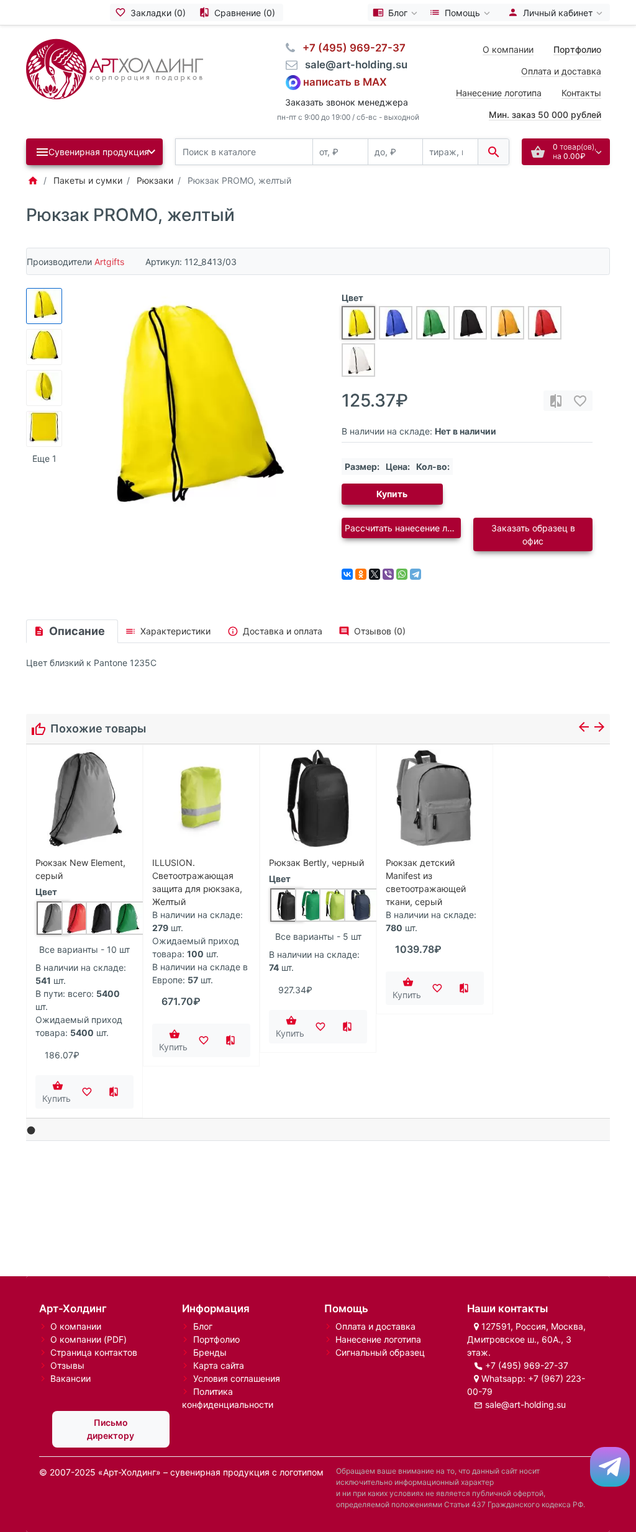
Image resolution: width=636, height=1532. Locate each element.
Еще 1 (44, 458)
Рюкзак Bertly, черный (316, 862)
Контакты (581, 93)
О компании (508, 49)
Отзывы (67, 1365)
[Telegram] (415, 574)
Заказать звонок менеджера (346, 102)
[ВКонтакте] (347, 574)
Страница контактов (93, 1352)
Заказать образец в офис (533, 534)
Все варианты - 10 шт (84, 949)
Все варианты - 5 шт (318, 936)
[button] (31, 1131)
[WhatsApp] (401, 574)
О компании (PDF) (88, 1339)
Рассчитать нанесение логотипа (403, 528)
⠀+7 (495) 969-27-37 (350, 48)
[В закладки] (580, 400)
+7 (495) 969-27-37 (526, 1365)
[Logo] (114, 68)
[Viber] (388, 574)
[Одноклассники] (360, 574)
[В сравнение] (555, 400)
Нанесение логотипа (499, 93)
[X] (374, 574)
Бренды (210, 1352)
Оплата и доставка (561, 71)
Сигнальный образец (380, 1352)
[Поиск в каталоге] (493, 151)
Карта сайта (218, 1365)
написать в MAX (345, 81)
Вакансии (70, 1378)
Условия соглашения (236, 1378)
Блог (202, 1326)
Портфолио (216, 1339)
